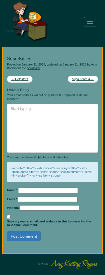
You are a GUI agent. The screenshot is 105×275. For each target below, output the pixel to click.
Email (12, 199)
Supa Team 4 (83, 79)
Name (12, 190)
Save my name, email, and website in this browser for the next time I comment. (49, 223)
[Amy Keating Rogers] (52, 22)
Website (13, 207)
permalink (33, 68)
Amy (94, 64)
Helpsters (19, 79)
